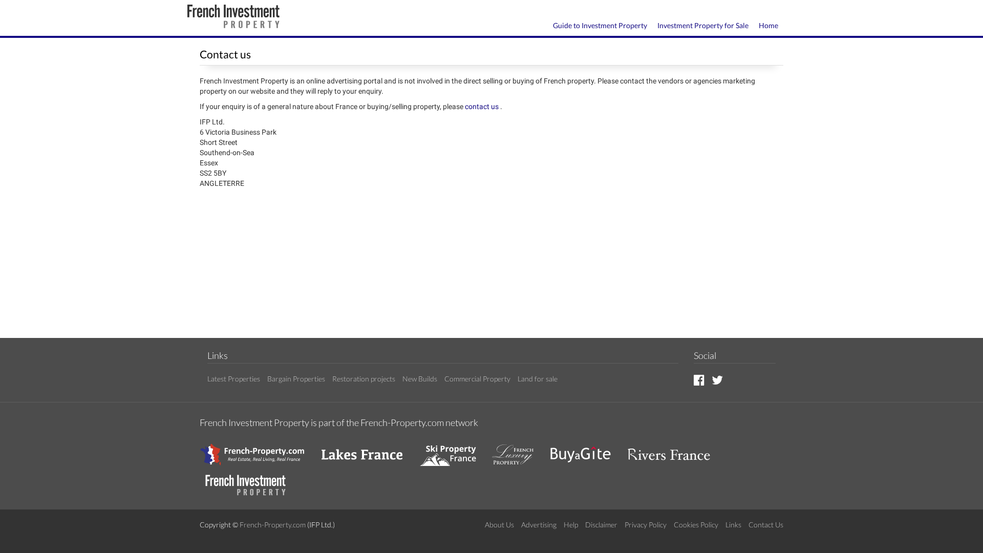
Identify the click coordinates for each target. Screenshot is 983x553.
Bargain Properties (296, 378)
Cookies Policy (696, 524)
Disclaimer (601, 524)
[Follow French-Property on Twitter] (717, 379)
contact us (482, 106)
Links (733, 524)
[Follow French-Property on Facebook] (699, 379)
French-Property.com (273, 524)
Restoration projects (363, 378)
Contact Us (766, 524)
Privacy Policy (646, 524)
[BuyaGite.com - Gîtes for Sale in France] (585, 449)
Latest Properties (233, 378)
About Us (499, 524)
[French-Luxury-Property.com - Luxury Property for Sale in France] (518, 449)
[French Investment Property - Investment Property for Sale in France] (251, 480)
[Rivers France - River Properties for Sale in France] (674, 449)
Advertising (539, 524)
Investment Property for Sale (703, 25)
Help (571, 524)
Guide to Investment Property (600, 25)
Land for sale (538, 378)
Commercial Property (477, 378)
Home (768, 25)
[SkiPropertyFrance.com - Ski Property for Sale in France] (453, 449)
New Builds (419, 378)
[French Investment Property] (233, 17)
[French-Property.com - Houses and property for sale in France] (258, 449)
